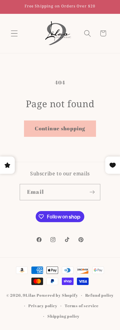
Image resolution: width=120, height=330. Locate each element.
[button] (14, 33)
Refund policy (99, 295)
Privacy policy (42, 305)
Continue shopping (60, 128)
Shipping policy (63, 316)
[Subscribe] (92, 192)
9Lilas (29, 295)
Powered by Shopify (57, 295)
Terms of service (82, 305)
